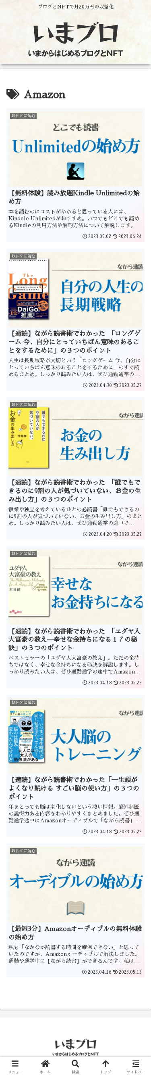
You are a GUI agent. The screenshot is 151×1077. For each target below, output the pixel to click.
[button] (135, 984)
